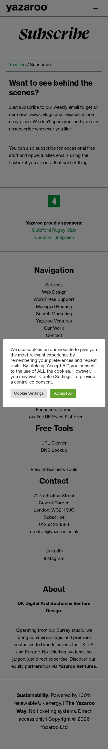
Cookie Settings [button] (29, 393)
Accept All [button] (63, 393)
